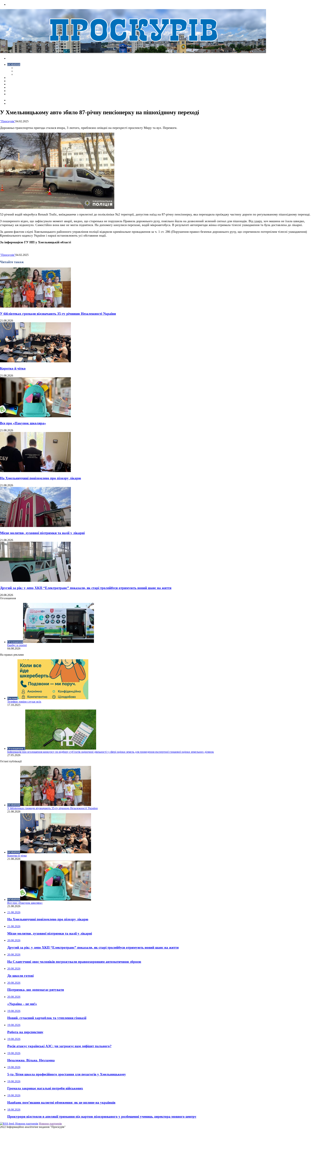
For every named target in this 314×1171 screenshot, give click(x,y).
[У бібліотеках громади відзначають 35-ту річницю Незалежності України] (35, 306)
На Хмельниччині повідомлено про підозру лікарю (40, 478)
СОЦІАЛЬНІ (15, 87)
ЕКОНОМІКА (24, 67)
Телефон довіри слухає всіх (24, 701)
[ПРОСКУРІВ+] (133, 52)
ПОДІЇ (11, 84)
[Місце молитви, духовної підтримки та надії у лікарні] (35, 526)
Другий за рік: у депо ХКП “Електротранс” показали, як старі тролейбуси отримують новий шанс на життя (85, 588)
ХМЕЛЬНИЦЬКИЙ (19, 80)
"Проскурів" (7, 121)
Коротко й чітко (13, 368)
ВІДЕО (11, 77)
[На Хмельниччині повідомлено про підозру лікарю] (35, 471)
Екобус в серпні (17, 645)
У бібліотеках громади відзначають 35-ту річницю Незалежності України (58, 314)
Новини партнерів (50, 1123)
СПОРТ (19, 74)
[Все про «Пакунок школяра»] (35, 416)
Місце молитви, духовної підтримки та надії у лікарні (42, 533)
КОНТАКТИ (15, 94)
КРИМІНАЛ (22, 71)
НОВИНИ (13, 64)
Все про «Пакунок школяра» (23, 423)
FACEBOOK (15, 90)
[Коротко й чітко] (35, 361)
